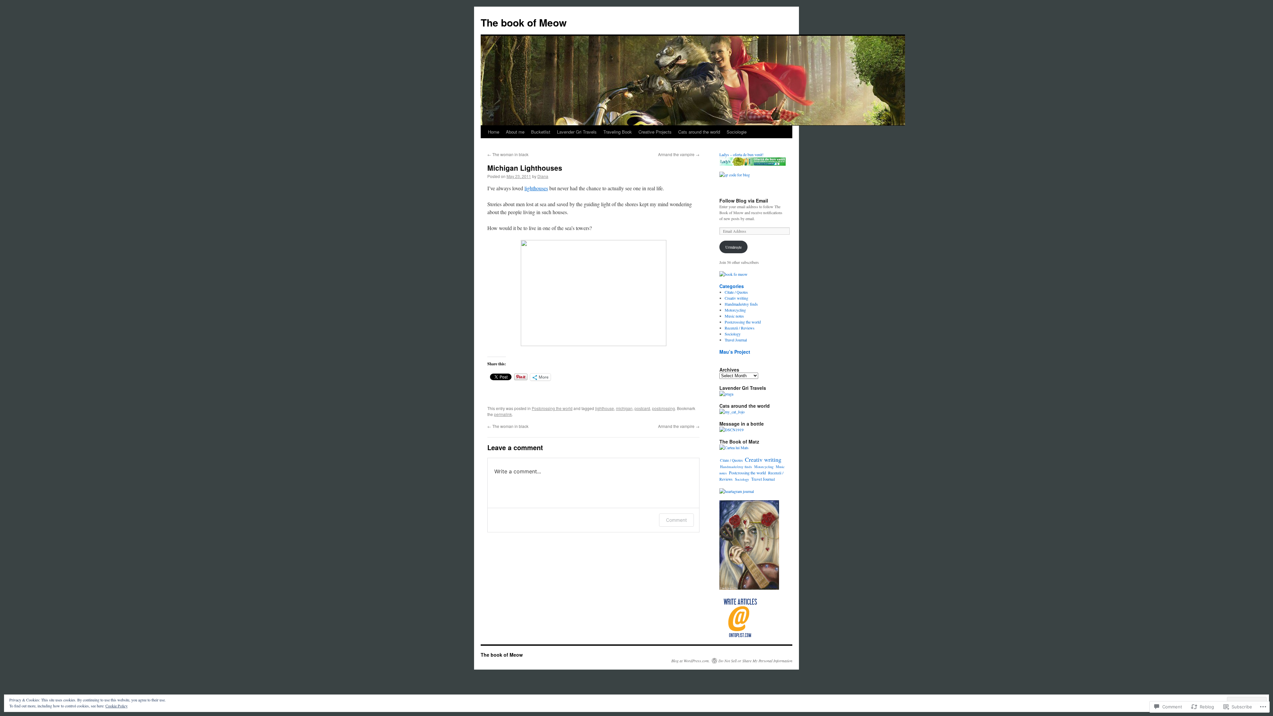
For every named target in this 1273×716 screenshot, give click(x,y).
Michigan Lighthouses (524, 168)
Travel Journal (736, 339)
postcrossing (663, 408)
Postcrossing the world (552, 408)
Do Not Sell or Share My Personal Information (755, 660)
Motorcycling (735, 310)
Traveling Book (617, 132)
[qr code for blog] (734, 174)
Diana (542, 176)
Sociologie (737, 132)
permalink (503, 414)
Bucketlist (540, 132)
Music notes (734, 316)
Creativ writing (736, 298)
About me (515, 132)
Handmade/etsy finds (741, 304)
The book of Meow (524, 22)
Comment (676, 520)
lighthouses (536, 188)
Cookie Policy (116, 705)
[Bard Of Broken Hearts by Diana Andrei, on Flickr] (749, 588)
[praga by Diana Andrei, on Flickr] (726, 393)
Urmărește (733, 247)
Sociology (733, 333)
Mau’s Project (734, 351)
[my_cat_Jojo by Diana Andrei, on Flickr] (732, 411)
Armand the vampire (678, 154)
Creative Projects (655, 132)
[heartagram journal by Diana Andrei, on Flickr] (736, 491)
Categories (731, 286)
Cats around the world (699, 132)
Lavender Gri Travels (577, 132)
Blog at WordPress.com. (690, 660)
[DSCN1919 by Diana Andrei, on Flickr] (731, 429)
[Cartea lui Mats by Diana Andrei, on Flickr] (734, 447)
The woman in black (507, 154)
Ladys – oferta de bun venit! (741, 154)
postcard (642, 408)
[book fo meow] (733, 274)
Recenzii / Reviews (740, 327)
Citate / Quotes (736, 292)
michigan (624, 408)
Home (493, 132)
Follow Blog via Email (743, 200)
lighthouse (604, 408)
